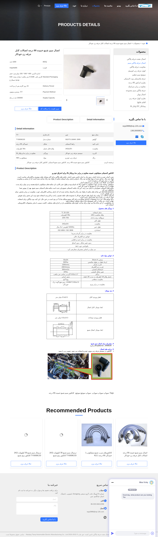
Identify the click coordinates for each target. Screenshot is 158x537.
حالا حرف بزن (61, 6)
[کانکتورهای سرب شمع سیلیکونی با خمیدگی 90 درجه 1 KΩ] (97, 434)
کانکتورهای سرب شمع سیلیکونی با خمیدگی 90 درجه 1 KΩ (98, 454)
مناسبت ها (108, 6)
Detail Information (96, 119)
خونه (74, 6)
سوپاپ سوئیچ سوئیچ (83, 393)
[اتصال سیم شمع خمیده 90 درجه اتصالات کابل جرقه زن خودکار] (87, 72)
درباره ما (84, 6)
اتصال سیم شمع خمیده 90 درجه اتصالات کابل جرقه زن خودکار (135, 454)
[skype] (142, 137)
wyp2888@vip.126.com (132, 126)
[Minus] (112, 482)
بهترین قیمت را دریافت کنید (50, 109)
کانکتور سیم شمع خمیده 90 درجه (61, 393)
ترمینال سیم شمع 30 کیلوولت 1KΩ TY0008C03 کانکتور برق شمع (62, 454)
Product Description (63, 119)
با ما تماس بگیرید (131, 6)
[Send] (112, 533)
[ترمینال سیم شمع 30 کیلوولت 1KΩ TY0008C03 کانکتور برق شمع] (61, 434)
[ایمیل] (137, 137)
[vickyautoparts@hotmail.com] (105, 518)
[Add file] (152, 533)
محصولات (96, 6)
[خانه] (145, 5)
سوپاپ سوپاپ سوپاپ (100, 393)
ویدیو (119, 6)
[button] (144, 440)
